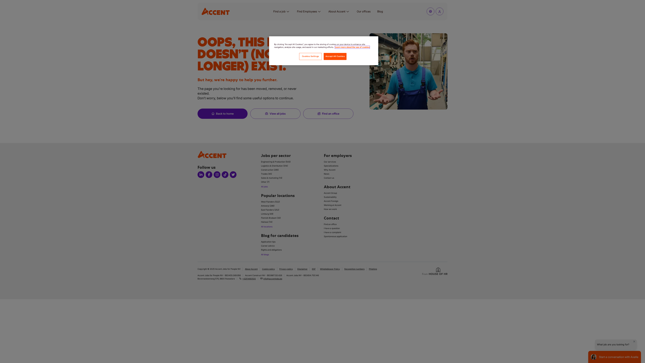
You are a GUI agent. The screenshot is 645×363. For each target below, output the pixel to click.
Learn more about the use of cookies (352, 47)
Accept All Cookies (335, 56)
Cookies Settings (310, 56)
